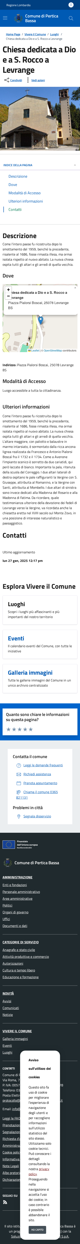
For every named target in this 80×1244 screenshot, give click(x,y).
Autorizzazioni (13, 963)
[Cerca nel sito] (71, 18)
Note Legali (11, 1165)
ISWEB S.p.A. (60, 1236)
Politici (7, 905)
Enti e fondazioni (15, 884)
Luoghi (54, 34)
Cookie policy (12, 1152)
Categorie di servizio (21, 942)
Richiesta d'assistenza (18, 1138)
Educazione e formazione (21, 977)
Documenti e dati (15, 925)
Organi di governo (15, 912)
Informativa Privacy (17, 1159)
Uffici (6, 918)
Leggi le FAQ (11, 1118)
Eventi (7, 1045)
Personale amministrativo (21, 891)
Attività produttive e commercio (26, 956)
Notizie (8, 1014)
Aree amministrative (17, 898)
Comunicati (11, 1007)
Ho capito (37, 1230)
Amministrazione (17, 877)
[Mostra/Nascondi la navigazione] (5, 17)
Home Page (13, 34)
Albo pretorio (12, 1172)
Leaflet (35, 350)
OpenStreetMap (53, 350)
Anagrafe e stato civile (19, 949)
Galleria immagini (15, 1038)
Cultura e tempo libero (19, 970)
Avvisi (7, 1001)
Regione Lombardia (18, 5)
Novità (8, 993)
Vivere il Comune (35, 34)
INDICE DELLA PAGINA (17, 165)
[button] (40, 320)
